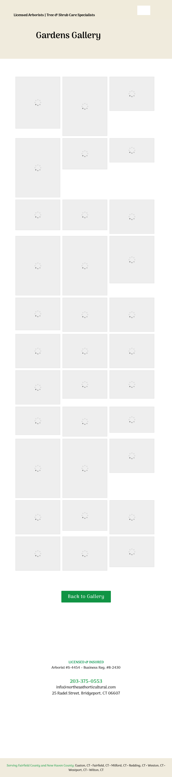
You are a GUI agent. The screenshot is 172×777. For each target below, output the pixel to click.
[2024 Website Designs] (86, 613)
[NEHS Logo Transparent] (72, 6)
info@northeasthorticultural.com (86, 687)
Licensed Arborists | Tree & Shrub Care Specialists (54, 15)
